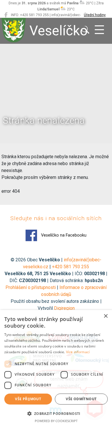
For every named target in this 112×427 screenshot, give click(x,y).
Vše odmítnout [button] (81, 398)
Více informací (78, 351)
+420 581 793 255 (70, 266)
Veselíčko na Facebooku (63, 235)
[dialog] (56, 368)
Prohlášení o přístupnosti (30, 287)
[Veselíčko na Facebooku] (5, 15)
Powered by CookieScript (56, 421)
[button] (56, 413)
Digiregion (64, 308)
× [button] (105, 316)
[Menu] (99, 30)
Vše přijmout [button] (28, 398)
